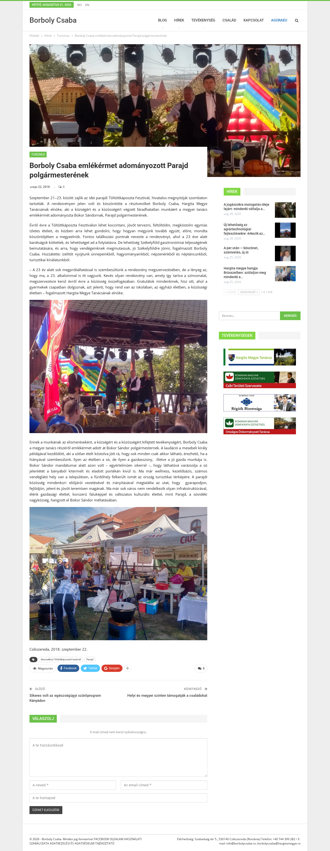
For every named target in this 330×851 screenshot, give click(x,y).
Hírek (179, 20)
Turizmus (38, 154)
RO (79, 5)
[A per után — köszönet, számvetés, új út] (285, 253)
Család (229, 20)
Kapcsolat (254, 20)
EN (87, 5)
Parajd (89, 659)
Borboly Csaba (53, 20)
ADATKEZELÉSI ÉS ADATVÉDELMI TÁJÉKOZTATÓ (82, 843)
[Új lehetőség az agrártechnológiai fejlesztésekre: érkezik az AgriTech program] (285, 230)
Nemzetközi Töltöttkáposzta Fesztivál (61, 659)
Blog (162, 20)
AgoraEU (279, 20)
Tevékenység (203, 20)
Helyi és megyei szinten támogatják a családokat (167, 695)
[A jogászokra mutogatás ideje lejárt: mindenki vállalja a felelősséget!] (285, 210)
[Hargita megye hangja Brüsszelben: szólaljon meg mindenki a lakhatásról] (285, 273)
